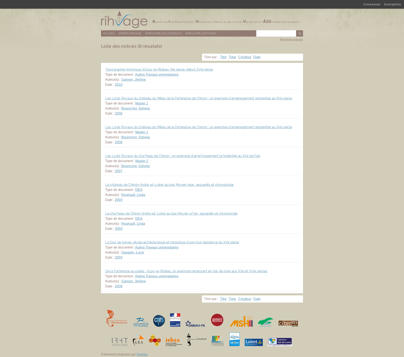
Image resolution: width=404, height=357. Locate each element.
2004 (118, 257)
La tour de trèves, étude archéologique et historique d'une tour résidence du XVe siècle (172, 242)
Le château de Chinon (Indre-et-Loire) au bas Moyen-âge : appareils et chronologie (169, 185)
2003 (118, 200)
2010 (118, 84)
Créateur (244, 57)
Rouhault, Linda (133, 195)
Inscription (392, 4)
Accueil (109, 33)
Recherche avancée (291, 39)
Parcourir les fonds (201, 33)
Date (256, 57)
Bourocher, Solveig (135, 108)
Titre (223, 57)
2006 (118, 113)
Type (232, 57)
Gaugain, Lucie (132, 252)
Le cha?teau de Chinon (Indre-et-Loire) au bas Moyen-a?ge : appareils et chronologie (171, 214)
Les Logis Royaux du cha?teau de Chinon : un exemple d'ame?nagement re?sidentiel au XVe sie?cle (182, 156)
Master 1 (141, 103)
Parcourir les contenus (163, 33)
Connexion (371, 4)
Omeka (142, 354)
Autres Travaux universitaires (156, 74)
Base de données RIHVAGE (202, 19)
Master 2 (141, 161)
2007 (118, 171)
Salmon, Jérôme (133, 79)
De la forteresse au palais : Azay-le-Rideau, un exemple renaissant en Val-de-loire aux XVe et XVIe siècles (186, 271)
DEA (138, 190)
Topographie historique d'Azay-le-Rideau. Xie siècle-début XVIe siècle (159, 69)
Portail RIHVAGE (130, 33)
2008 (118, 286)
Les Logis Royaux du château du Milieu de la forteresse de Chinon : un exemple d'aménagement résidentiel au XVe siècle (198, 98)
